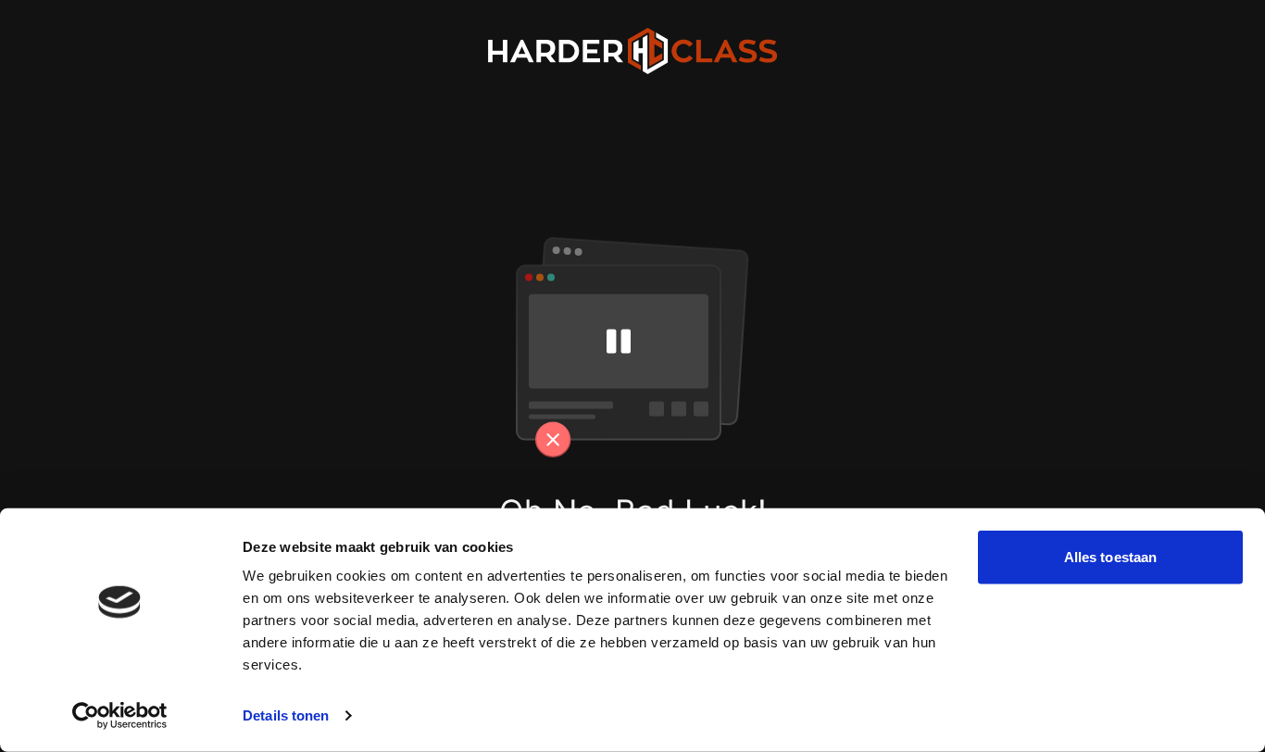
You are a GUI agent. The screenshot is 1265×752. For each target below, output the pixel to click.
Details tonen (286, 715)
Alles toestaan (1110, 557)
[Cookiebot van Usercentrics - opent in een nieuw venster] (120, 716)
